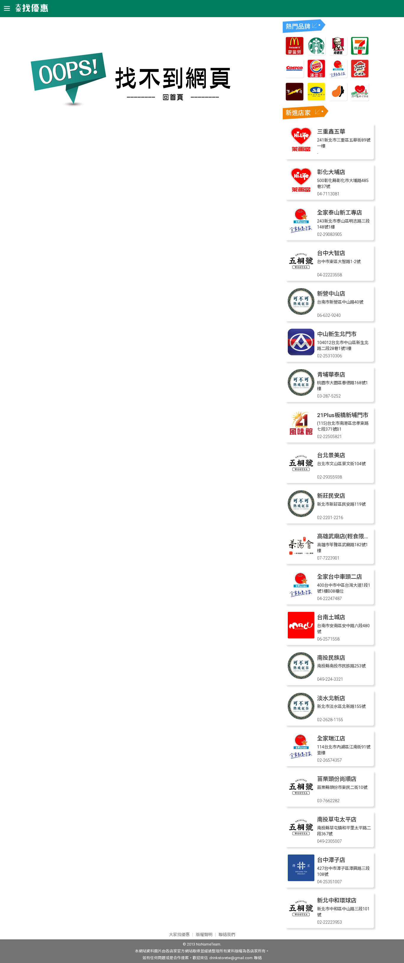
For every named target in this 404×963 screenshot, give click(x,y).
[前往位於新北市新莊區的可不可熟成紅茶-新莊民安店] (301, 515)
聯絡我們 (227, 934)
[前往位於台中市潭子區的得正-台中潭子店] (301, 879)
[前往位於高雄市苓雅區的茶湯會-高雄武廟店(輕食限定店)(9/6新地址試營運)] (301, 556)
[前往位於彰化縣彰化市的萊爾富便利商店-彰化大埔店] (301, 191)
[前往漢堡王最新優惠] (316, 76)
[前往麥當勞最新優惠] (294, 53)
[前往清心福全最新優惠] (360, 99)
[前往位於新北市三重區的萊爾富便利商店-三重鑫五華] (301, 151)
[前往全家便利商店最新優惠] (338, 76)
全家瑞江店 (331, 738)
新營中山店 (331, 293)
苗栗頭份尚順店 (336, 779)
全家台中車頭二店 (339, 576)
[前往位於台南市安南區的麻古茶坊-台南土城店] (301, 637)
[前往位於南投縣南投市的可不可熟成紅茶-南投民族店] (301, 677)
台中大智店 (331, 253)
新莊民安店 (331, 495)
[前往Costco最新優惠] (294, 76)
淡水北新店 (331, 698)
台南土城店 (331, 617)
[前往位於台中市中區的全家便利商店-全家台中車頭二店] (301, 596)
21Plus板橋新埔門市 (342, 415)
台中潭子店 (331, 860)
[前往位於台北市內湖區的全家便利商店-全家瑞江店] (301, 758)
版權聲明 (204, 934)
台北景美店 (331, 455)
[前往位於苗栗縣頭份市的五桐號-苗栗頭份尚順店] (301, 798)
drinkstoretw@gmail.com (231, 958)
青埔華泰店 (331, 374)
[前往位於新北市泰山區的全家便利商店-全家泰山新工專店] (301, 232)
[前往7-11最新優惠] (360, 53)
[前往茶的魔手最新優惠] (294, 99)
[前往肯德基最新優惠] (338, 53)
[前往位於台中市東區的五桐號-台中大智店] (301, 272)
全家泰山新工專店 (339, 212)
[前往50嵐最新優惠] (316, 99)
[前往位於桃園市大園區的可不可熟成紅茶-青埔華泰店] (301, 394)
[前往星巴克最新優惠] (316, 53)
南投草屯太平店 (336, 819)
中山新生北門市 (336, 334)
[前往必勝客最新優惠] (360, 76)
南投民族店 (331, 657)
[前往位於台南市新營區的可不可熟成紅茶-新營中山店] (301, 313)
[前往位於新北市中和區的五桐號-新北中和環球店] (301, 920)
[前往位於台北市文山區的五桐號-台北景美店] (301, 475)
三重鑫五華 (331, 131)
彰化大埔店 (331, 172)
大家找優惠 (179, 934)
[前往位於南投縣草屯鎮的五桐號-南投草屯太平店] (301, 839)
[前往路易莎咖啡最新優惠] (338, 99)
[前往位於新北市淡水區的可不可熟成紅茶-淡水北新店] (301, 718)
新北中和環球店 (336, 900)
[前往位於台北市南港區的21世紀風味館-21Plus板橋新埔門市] (301, 434)
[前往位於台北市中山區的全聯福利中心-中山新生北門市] (301, 353)
